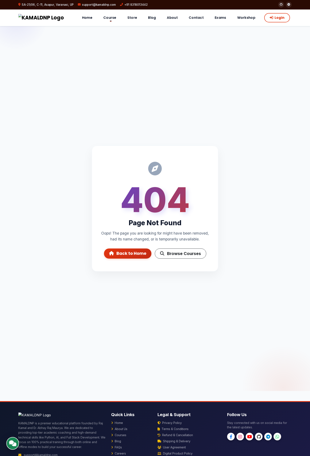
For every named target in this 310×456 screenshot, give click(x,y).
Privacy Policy (171, 423)
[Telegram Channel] (268, 436)
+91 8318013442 (136, 4)
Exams (220, 17)
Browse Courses (183, 253)
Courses (120, 435)
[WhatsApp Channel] (277, 436)
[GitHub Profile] (259, 436)
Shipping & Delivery (176, 441)
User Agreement (174, 447)
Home (87, 17)
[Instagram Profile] (240, 436)
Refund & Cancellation (177, 435)
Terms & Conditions (175, 429)
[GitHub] (281, 5)
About (172, 17)
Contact (196, 17)
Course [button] (109, 17)
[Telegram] (289, 5)
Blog (152, 17)
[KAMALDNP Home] (41, 18)
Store (132, 17)
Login (279, 17)
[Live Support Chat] (12, 443)
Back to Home (131, 253)
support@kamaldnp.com (99, 4)
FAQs (118, 447)
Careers (120, 453)
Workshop (246, 17)
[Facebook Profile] (231, 436)
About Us (120, 429)
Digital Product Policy (177, 453)
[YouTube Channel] (249, 436)
